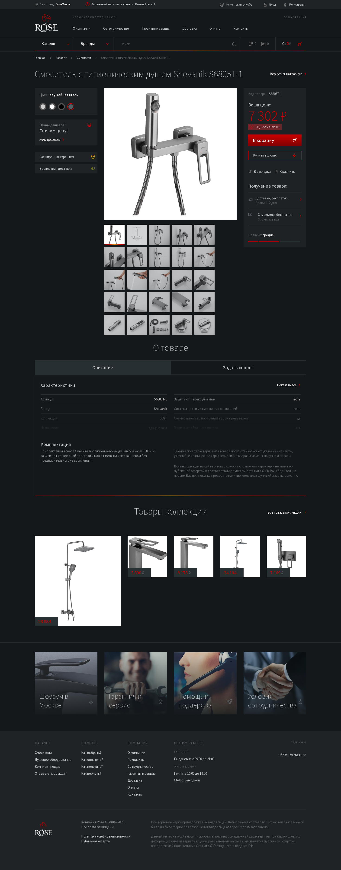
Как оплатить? (92, 759)
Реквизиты (136, 759)
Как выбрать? (91, 752)
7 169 (277, 573)
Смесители (84, 58)
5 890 (138, 573)
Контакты (240, 28)
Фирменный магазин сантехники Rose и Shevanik (123, 4)
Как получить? (92, 766)
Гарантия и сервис (156, 28)
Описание (102, 367)
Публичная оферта (95, 841)
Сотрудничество (116, 28)
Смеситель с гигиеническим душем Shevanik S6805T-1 (135, 58)
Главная (40, 58)
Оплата (215, 28)
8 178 (184, 573)
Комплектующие (48, 766)
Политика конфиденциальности (105, 836)
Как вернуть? (91, 773)
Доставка (189, 28)
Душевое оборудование (53, 759)
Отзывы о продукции (51, 773)
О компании (81, 28)
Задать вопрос (238, 367)
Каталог (61, 58)
